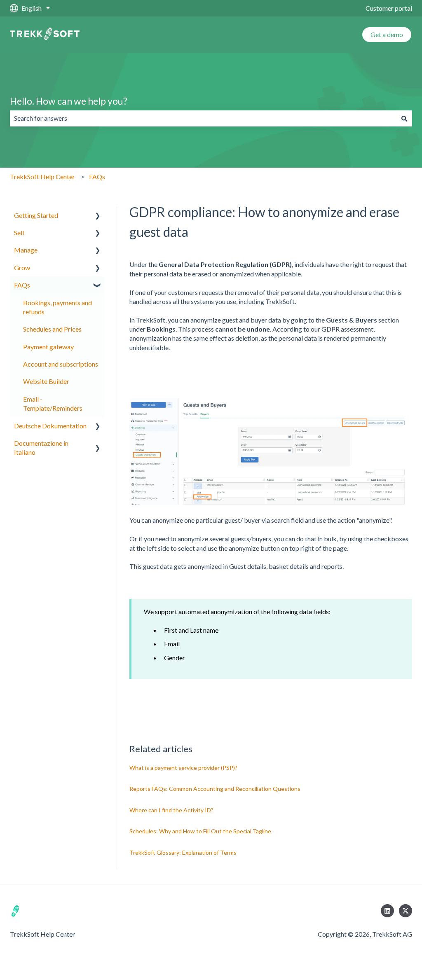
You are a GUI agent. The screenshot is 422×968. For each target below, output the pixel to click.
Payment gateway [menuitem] (48, 347)
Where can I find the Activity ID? (171, 810)
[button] (97, 216)
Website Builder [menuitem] (46, 381)
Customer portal (389, 8)
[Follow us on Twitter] (405, 910)
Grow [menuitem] (22, 267)
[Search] (404, 118)
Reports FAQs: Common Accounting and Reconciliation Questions (214, 788)
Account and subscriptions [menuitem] (60, 364)
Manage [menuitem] (26, 250)
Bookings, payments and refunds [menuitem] (57, 307)
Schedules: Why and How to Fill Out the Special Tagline (200, 831)
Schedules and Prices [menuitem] (52, 329)
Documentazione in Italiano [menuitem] (41, 447)
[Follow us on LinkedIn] (387, 910)
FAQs (97, 176)
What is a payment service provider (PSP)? (183, 767)
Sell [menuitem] (19, 232)
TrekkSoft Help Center (42, 176)
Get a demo (386, 34)
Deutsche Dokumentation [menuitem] (50, 426)
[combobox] (203, 118)
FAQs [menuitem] (22, 285)
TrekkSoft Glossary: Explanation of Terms (183, 852)
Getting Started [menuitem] (36, 215)
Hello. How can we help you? (68, 101)
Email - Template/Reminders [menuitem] (52, 403)
